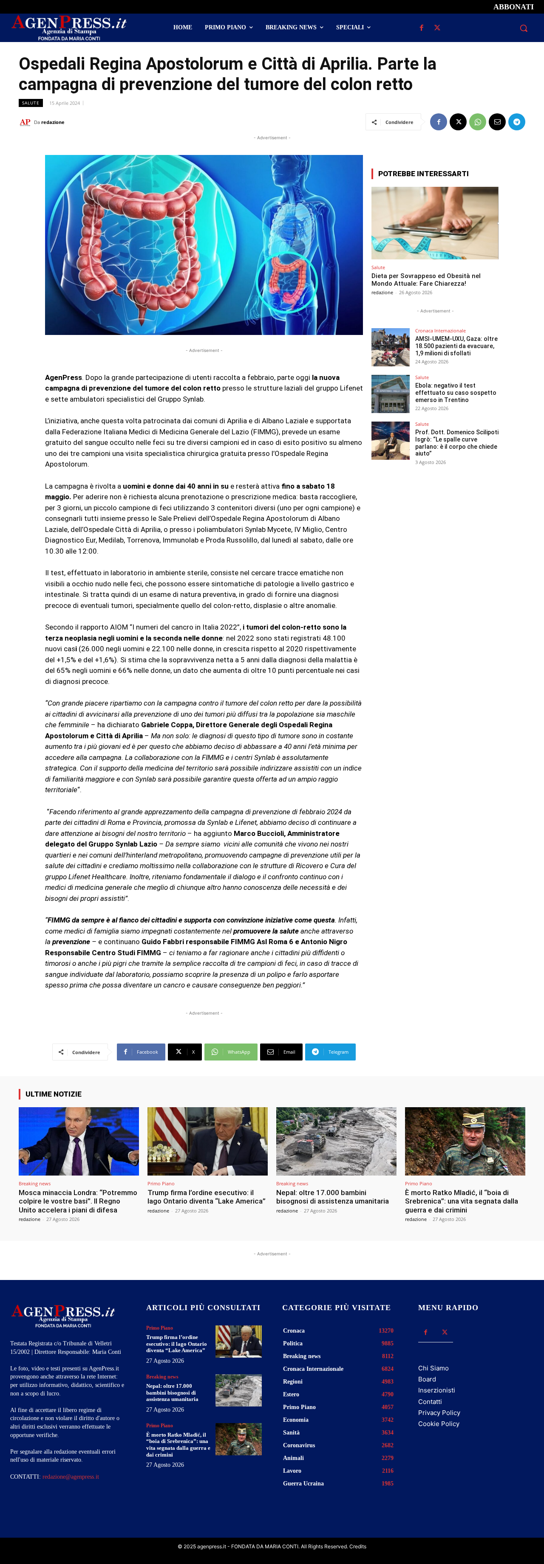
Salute (31, 103)
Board (427, 1379)
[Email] (497, 121)
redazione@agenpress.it (70, 1477)
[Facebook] (421, 28)
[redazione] (26, 122)
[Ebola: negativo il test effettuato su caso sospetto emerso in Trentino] (390, 394)
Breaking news (35, 1183)
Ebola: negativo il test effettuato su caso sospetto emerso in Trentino (455, 392)
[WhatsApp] (477, 121)
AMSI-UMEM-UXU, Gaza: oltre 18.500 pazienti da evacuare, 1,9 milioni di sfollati (456, 346)
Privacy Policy (439, 1413)
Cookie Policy (438, 1424)
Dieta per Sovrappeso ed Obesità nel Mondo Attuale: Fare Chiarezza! (426, 279)
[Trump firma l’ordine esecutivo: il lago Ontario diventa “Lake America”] (207, 1141)
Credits (357, 1546)
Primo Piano (161, 1183)
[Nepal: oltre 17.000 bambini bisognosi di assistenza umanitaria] (336, 1141)
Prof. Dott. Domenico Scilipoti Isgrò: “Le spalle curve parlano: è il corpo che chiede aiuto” (457, 443)
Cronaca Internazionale (440, 330)
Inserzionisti (436, 1390)
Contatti (430, 1402)
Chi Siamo (433, 1368)
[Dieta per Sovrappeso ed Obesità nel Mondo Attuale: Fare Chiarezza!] (435, 223)
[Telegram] (516, 121)
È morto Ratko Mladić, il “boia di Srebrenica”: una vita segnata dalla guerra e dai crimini (461, 1201)
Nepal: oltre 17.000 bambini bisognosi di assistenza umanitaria (332, 1196)
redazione (53, 122)
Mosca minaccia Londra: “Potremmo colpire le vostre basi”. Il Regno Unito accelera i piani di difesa (78, 1201)
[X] (437, 28)
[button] (523, 28)
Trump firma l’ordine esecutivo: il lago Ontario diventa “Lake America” (206, 1196)
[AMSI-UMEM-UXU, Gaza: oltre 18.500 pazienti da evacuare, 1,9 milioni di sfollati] (390, 347)
